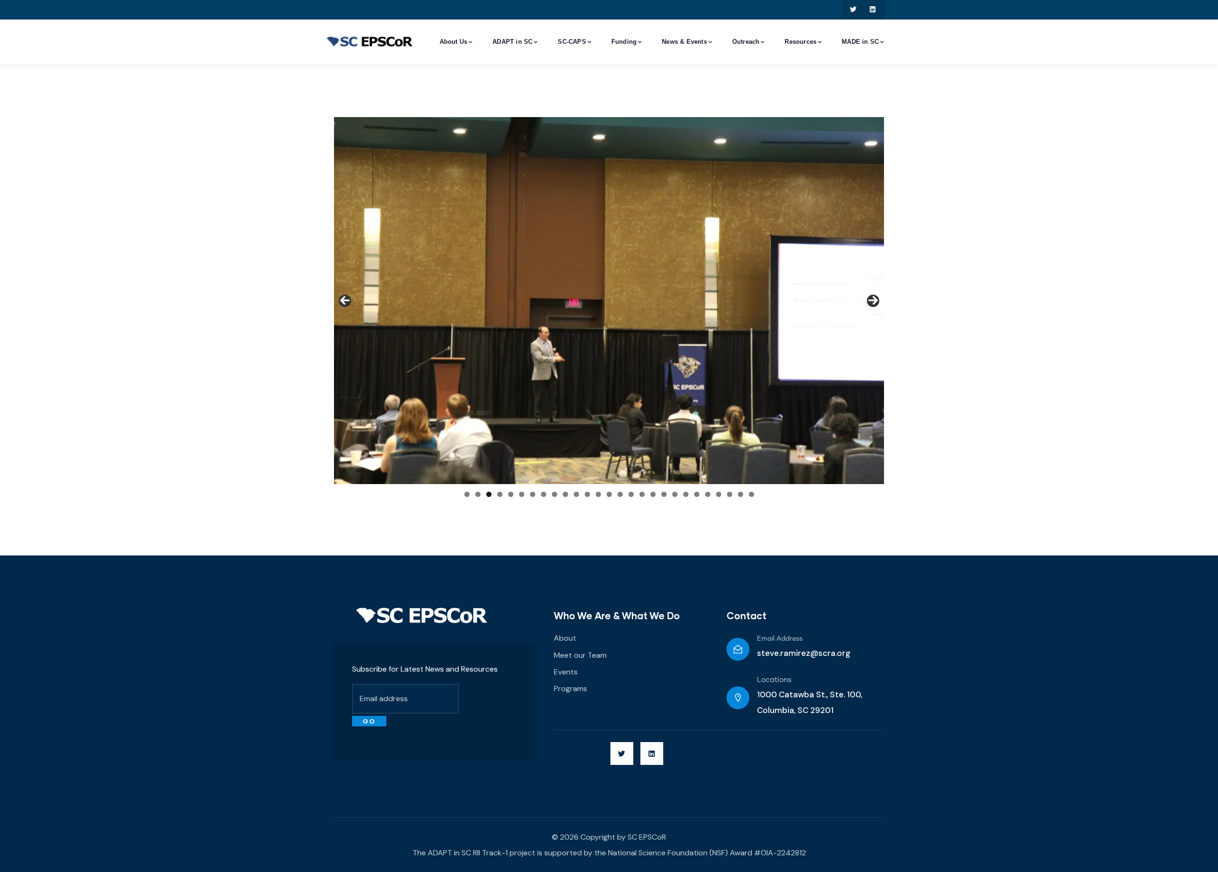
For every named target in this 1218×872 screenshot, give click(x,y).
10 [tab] (565, 494)
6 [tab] (521, 494)
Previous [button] (345, 301)
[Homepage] (370, 42)
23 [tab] (707, 494)
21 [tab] (685, 494)
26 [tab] (740, 494)
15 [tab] (620, 494)
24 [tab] (718, 494)
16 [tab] (631, 494)
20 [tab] (675, 494)
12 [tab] (587, 494)
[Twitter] (853, 9)
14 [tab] (609, 494)
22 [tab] (696, 494)
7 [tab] (532, 494)
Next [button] (873, 301)
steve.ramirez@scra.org (803, 653)
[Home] (421, 615)
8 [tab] (543, 494)
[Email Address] (738, 649)
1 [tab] (467, 494)
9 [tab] (554, 494)
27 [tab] (751, 494)
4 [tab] (499, 494)
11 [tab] (576, 494)
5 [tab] (510, 494)
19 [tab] (664, 494)
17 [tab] (642, 494)
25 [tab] (729, 494)
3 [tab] (488, 494)
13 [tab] (598, 494)
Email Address (780, 638)
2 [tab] (478, 494)
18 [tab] (653, 494)
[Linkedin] (872, 9)
